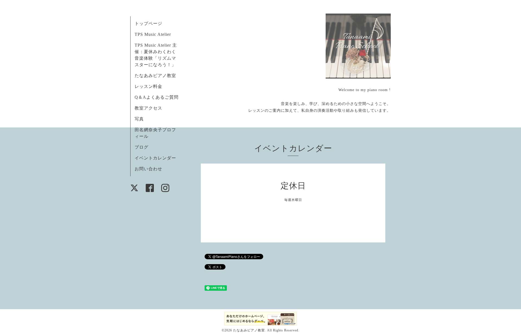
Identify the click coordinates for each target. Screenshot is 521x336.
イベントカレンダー (155, 158)
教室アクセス (148, 108)
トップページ (148, 23)
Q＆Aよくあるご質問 (157, 97)
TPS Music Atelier (153, 34)
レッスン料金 (148, 86)
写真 (139, 119)
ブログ (141, 147)
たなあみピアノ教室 (155, 75)
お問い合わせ (148, 169)
